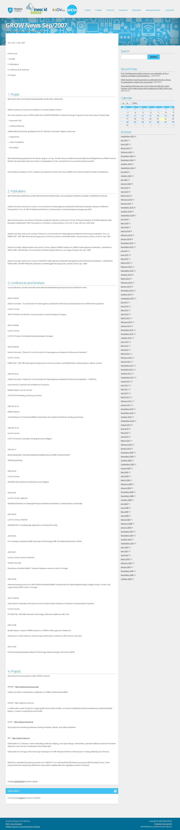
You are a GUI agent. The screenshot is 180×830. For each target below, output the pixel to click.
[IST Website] (14, 14)
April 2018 (124, 227)
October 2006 (126, 579)
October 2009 (126, 460)
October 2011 (126, 373)
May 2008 (124, 512)
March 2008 (125, 520)
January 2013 (126, 326)
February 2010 (126, 445)
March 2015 (125, 263)
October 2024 (126, 164)
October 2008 (126, 500)
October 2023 (126, 176)
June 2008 (124, 508)
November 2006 (127, 575)
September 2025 (127, 136)
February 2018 (126, 235)
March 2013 (125, 318)
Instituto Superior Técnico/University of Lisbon (23, 827)
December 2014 (127, 271)
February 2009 (126, 484)
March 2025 (125, 148)
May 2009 (124, 472)
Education (136, 10)
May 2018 (124, 223)
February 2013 (126, 322)
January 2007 (126, 567)
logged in (21, 798)
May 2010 (124, 433)
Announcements (153, 10)
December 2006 (127, 571)
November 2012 (127, 334)
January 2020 (126, 184)
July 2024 (124, 172)
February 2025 (126, 152)
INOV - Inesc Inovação (14, 824)
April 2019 (124, 192)
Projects (110, 10)
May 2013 (124, 310)
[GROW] (72, 14)
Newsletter (17, 31)
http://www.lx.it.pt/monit (23, 722)
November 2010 (127, 413)
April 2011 (124, 393)
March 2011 (125, 397)
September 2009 (127, 464)
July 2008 (124, 504)
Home (88, 10)
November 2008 (127, 496)
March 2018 (125, 231)
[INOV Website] (59, 14)
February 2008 (126, 524)
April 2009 (124, 476)
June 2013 (124, 306)
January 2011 (126, 405)
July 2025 (124, 140)
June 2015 (124, 255)
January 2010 (126, 448)
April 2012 (124, 350)
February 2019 (126, 200)
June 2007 (124, 547)
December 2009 (127, 452)
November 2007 (127, 535)
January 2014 (126, 286)
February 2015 (126, 267)
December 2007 (127, 531)
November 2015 (127, 247)
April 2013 (124, 314)
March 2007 (125, 559)
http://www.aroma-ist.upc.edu (27, 687)
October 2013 (126, 294)
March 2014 (125, 279)
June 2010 (124, 429)
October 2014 (126, 275)
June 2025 (124, 144)
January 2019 (126, 203)
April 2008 (124, 516)
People (98, 10)
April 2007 (124, 555)
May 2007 (124, 551)
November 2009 (127, 456)
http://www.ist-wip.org (21, 738)
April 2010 (124, 437)
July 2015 (124, 251)
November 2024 (127, 160)
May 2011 (124, 389)
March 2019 (125, 196)
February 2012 (126, 358)
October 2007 (126, 539)
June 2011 (124, 385)
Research (123, 10)
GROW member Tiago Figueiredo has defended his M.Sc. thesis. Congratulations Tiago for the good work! (146, 81)
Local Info (169, 10)
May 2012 (124, 346)
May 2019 (124, 188)
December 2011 (127, 365)
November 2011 (127, 369)
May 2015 (124, 259)
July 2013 (124, 302)
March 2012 (125, 354)
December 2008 (127, 492)
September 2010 (127, 421)
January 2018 (126, 239)
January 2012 (126, 362)
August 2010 (125, 425)
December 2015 (127, 243)
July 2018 (124, 219)
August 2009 (125, 468)
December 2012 (127, 330)
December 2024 (127, 156)
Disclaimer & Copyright (163, 824)
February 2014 (126, 282)
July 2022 (124, 180)
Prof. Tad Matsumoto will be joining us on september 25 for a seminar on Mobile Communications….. (145, 74)
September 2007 (127, 543)
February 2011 (126, 401)
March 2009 (125, 480)
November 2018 (127, 207)
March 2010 (125, 441)
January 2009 (126, 488)
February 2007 (126, 563)
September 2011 (127, 377)
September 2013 (127, 298)
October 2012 (126, 338)
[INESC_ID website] (37, 14)
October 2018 (126, 211)
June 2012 (124, 342)
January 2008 (126, 528)
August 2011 (125, 381)
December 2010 (127, 409)
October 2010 (126, 417)
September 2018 (127, 215)
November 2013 (127, 290)
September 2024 (127, 168)
